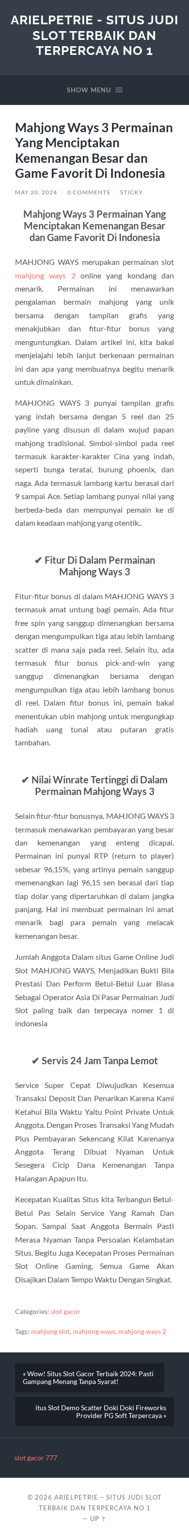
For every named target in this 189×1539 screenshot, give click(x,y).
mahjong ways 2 (45, 275)
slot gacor (65, 1311)
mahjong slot (50, 1331)
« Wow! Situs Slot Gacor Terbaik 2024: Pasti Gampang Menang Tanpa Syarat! (88, 1377)
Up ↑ (98, 1518)
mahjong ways (94, 1331)
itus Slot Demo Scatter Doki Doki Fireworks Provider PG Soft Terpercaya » (100, 1411)
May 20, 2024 (36, 192)
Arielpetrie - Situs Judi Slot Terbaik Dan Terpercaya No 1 (94, 35)
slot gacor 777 (36, 1458)
